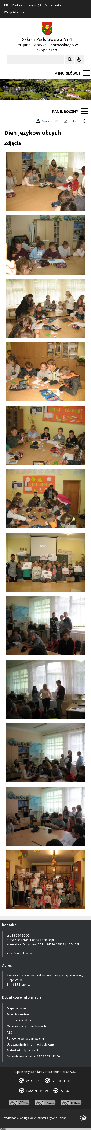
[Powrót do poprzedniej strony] (84, 121)
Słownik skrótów (18, 1014)
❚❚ (8, 91)
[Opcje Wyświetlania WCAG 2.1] (79, 59)
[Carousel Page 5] (57, 92)
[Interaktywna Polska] (83, 1118)
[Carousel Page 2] (45, 92)
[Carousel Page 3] (49, 92)
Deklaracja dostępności (26, 5)
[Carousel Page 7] (65, 92)
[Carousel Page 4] (53, 92)
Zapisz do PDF (50, 121)
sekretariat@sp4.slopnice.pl (35, 940)
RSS (6, 5)
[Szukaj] (69, 59)
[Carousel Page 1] (41, 92)
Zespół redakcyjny (19, 953)
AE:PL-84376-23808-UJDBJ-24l (58, 944)
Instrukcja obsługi (19, 1020)
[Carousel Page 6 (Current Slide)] (61, 92)
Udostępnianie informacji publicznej (31, 1044)
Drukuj (73, 121)
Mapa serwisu (53, 5)
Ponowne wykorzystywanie (25, 1038)
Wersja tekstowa (14, 12)
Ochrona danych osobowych (26, 1026)
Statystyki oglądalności (22, 1050)
